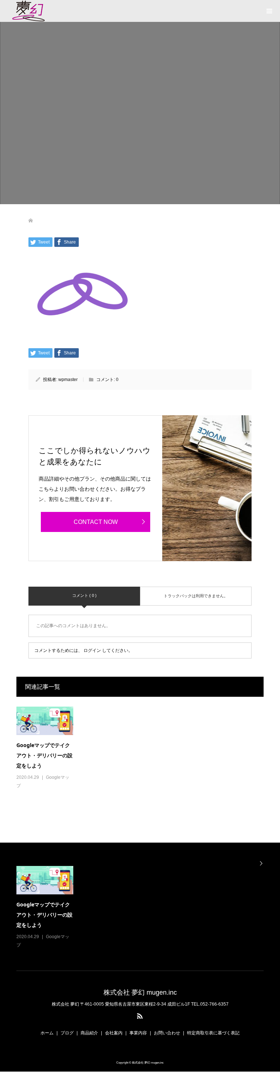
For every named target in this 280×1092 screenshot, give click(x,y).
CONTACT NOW (96, 522)
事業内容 (138, 1032)
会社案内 (113, 1032)
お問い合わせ (167, 1032)
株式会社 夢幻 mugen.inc (140, 992)
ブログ (67, 1032)
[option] (143, 907)
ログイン (92, 650)
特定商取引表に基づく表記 (213, 1032)
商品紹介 (89, 1032)
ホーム (47, 1032)
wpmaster (68, 379)
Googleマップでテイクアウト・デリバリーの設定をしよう (44, 755)
